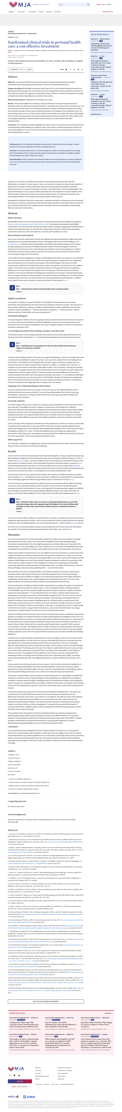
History (37, 1079)
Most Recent (32, 12)
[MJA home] (16, 1069)
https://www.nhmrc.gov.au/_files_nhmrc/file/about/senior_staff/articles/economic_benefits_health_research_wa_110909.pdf (46, 982)
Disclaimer (46, 1084)
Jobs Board (57, 12)
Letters (102, 56)
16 (73, 309)
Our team (38, 1073)
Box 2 (35, 337)
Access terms (54, 1084)
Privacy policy (38, 1084)
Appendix (20, 461)
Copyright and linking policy (67, 1084)
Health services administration (17, 33)
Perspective (34, 1018)
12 (30, 309)
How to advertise (62, 1073)
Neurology (94, 39)
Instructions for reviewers (65, 1070)
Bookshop (49, 12)
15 (59, 309)
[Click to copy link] (82, 69)
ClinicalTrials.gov (14, 244)
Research (11, 31)
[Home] (29, 4)
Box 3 (77, 493)
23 (24, 435)
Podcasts (41, 12)
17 (50, 312)
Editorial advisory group (42, 1076)
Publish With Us (107, 12)
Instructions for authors (64, 1068)
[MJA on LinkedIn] (19, 1075)
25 (16, 634)
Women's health (32, 33)
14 (57, 309)
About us (37, 1068)
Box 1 (65, 280)
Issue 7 (17, 37)
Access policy (61, 1076)
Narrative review (104, 39)
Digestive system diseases (99, 75)
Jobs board (61, 1079)
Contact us (38, 1070)
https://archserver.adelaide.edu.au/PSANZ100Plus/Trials (28, 224)
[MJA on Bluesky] (15, 1075)
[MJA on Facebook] (10, 1075)
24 (30, 592)
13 (32, 309)
